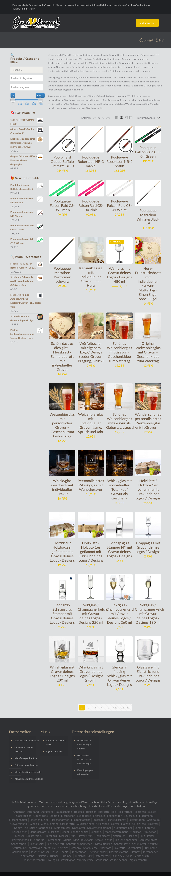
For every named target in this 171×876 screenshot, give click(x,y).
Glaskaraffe (67, 824)
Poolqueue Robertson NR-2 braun (119, 161)
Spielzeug (119, 848)
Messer (19, 836)
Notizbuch (119, 836)
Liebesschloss (38, 832)
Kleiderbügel (62, 828)
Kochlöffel (78, 828)
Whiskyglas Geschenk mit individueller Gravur (62, 487)
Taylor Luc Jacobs (55, 751)
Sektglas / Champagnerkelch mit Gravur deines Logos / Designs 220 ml (92, 614)
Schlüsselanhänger (126, 840)
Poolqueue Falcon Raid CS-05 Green (62, 205)
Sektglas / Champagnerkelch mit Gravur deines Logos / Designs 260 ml (120, 614)
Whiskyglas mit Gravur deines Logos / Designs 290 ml (90, 673)
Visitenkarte (142, 856)
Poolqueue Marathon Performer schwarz (62, 275)
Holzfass (153, 824)
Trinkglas (42, 856)
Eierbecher (68, 815)
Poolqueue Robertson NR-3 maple (91, 161)
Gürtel (115, 824)
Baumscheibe (63, 811)
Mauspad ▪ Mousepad (143, 832)
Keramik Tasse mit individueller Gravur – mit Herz (91, 277)
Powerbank (53, 840)
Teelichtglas (79, 852)
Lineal (65, 832)
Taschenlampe (19, 852)
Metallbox (50, 836)
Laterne (150, 828)
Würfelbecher (118, 860)
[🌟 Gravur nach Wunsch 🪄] (36, 23)
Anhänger (19, 811)
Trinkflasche (26, 856)
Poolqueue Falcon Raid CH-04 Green (148, 152)
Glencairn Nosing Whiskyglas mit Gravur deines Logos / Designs (119, 676)
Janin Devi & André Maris (56, 742)
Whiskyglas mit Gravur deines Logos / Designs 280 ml (62, 673)
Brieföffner (125, 811)
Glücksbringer (85, 824)
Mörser (63, 836)
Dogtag (54, 815)
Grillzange (102, 824)
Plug (142, 836)
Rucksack (87, 840)
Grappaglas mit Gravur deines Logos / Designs (147, 547)
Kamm (18, 828)
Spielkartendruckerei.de (25, 740)
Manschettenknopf (116, 832)
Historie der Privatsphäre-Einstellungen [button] (84, 759)
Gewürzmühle (19, 824)
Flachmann (146, 815)
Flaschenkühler (39, 819)
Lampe (139, 828)
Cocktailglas (23, 815)
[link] (94, 118)
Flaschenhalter (18, 819)
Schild (108, 840)
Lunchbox (96, 832)
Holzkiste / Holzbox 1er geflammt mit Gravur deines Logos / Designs (90, 551)
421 (115, 707)
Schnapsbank (19, 844)
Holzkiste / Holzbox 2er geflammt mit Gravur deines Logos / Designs (62, 551)
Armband (33, 811)
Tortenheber (150, 852)
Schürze (153, 844)
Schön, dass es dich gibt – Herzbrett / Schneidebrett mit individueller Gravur (62, 356)
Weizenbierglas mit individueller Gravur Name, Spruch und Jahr (91, 423)
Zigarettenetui (138, 860)
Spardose (105, 848)
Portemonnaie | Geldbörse (28, 840)
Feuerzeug (130, 815)
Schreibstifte (122, 844)
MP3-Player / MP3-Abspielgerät (90, 836)
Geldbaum (153, 819)
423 (129, 707)
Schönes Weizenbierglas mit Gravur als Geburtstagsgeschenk (123, 421)
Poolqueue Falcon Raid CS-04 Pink (90, 205)
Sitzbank (75, 848)
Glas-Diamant (49, 824)
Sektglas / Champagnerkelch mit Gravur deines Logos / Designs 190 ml (149, 614)
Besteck (79, 811)
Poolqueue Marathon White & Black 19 (148, 217)
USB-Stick (118, 856)
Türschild (80, 856)
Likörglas (53, 832)
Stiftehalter (134, 848)
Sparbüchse (90, 848)
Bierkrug (103, 811)
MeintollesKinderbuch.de (25, 771)
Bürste (152, 811)
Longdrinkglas (79, 832)
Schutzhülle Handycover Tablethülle (34, 848)
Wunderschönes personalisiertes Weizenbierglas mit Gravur (148, 421)
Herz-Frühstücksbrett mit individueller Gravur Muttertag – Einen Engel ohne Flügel (148, 283)
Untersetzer (102, 856)
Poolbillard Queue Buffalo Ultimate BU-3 (62, 161)
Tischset (135, 852)
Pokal (150, 836)
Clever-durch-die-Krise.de (24, 749)
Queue (67, 840)
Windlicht (102, 860)
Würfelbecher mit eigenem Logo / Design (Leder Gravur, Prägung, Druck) (91, 352)
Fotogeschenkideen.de (25, 765)
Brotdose (140, 811)
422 (122, 707)
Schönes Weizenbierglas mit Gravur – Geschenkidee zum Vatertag (119, 352)
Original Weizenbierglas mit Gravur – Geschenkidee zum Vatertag (148, 352)
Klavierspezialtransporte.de (25, 778)
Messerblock (34, 836)
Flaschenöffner (59, 819)
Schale (99, 840)
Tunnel (54, 856)
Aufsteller (47, 811)
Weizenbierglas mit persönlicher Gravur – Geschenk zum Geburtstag (62, 425)
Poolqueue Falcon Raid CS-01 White (119, 205)
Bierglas (91, 811)
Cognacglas (40, 815)
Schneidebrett (55, 844)
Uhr (90, 856)
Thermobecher (97, 852)
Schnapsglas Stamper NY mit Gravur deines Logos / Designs (119, 549)
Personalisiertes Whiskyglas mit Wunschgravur (91, 485)
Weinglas (53, 860)
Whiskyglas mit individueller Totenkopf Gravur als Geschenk (119, 489)
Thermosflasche (118, 852)
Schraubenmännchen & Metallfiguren (89, 844)
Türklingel (66, 856)
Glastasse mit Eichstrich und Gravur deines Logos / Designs (147, 673)
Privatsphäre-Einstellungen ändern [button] (84, 744)
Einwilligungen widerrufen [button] (85, 772)
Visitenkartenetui (34, 860)
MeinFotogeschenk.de (25, 758)
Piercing (132, 836)
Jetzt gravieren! (147, 22)
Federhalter (114, 815)
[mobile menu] (126, 23)
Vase (129, 856)
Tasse (54, 852)
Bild (113, 811)
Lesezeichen (19, 832)
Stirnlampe (150, 848)
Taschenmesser (40, 852)
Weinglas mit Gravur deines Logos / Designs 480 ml (119, 275)
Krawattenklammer (99, 828)
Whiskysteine (85, 860)
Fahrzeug (99, 815)
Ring (76, 840)
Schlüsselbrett (148, 840)
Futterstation (137, 819)
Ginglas (34, 824)
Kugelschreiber (123, 828)
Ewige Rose (84, 815)
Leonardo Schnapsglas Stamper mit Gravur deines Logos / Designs (62, 614)
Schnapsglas (37, 844)
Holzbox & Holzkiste (133, 824)
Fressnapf (99, 819)
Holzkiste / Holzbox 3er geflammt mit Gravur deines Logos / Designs (147, 489)
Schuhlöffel (139, 844)
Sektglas (63, 848)
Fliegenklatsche (80, 819)
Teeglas (64, 852)
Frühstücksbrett (116, 819)
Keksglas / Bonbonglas (38, 828)
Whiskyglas (68, 860)
